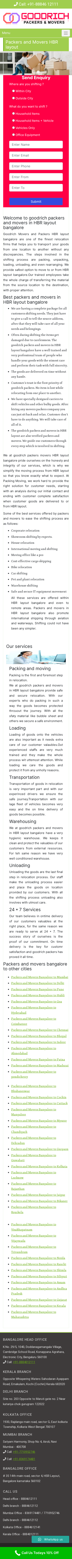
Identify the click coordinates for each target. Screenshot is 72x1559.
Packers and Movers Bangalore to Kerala (38, 1306)
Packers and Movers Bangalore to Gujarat (39, 1300)
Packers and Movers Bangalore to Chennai (39, 1030)
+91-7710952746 (24, 1452)
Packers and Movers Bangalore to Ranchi (38, 1264)
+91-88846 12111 (42, 4)
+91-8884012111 (24, 1362)
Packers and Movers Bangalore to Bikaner (39, 1201)
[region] (36, 63)
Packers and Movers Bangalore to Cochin (38, 1097)
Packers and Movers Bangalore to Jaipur (38, 1195)
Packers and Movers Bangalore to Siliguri (39, 1276)
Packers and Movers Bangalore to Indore (38, 1042)
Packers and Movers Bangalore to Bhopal (39, 1036)
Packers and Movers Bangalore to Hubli (38, 995)
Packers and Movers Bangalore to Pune (37, 989)
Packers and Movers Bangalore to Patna (38, 1059)
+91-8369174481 (24, 1459)
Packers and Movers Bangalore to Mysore (39, 1121)
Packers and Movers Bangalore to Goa (36, 1001)
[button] (33, 72)
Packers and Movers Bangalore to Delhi (37, 983)
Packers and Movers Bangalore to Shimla (38, 1270)
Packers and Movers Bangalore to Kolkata (39, 1166)
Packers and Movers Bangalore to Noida (38, 1258)
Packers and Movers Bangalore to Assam (38, 1282)
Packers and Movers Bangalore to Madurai (40, 1065)
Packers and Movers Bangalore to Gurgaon (39, 1149)
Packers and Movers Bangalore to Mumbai (39, 977)
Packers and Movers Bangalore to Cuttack (39, 1103)
